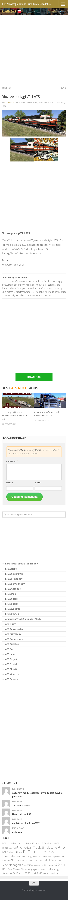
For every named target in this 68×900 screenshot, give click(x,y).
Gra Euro (21, 860)
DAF (16, 852)
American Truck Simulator (37, 847)
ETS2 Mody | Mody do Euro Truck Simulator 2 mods (26, 4)
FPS (25, 856)
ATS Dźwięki (11, 664)
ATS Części (11, 659)
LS (54, 861)
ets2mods (9, 102)
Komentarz (12, 461)
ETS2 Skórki (11, 603)
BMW (10, 852)
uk (7, 869)
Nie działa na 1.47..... (23, 814)
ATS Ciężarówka (14, 628)
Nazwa (10, 482)
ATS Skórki (11, 669)
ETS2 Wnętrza (13, 608)
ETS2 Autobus (13, 588)
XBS (41, 869)
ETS (36, 852)
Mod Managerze (12, 865)
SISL (63, 865)
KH (41, 860)
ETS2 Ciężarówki (14, 573)
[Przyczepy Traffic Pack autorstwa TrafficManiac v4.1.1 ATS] (18, 400)
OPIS (28, 865)
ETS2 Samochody (15, 583)
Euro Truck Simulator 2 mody (21, 563)
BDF (4, 852)
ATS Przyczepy (13, 633)
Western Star (19, 869)
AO (56, 848)
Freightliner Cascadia (36, 856)
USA (10, 869)
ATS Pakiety (11, 679)
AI (17, 847)
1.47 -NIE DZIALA (21, 805)
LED (50, 860)
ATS (61, 847)
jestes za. (17, 831)
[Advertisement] (34, 50)
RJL (45, 865)
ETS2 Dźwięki (12, 613)
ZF (49, 869)
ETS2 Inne (10, 593)
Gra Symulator (31, 860)
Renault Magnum (37, 865)
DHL (20, 852)
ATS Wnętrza (12, 674)
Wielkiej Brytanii (32, 869)
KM (45, 860)
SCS (57, 864)
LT (56, 860)
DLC (26, 851)
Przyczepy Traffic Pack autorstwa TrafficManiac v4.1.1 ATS (15, 415)
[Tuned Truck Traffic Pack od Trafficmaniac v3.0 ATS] (50, 400)
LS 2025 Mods (48, 843)
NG (25, 865)
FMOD (19, 856)
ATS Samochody (14, 639)
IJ (38, 860)
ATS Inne (10, 654)
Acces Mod (12, 848)
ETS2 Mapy (11, 568)
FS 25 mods (31, 873)
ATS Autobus (12, 643)
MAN (60, 860)
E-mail (39, 482)
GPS (13, 860)
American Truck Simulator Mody (23, 618)
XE (44, 869)
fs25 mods (7, 843)
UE (3, 869)
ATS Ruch (7, 88)
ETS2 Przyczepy (13, 578)
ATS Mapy (10, 623)
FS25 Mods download (48, 873)
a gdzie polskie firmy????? (26, 823)
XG (46, 869)
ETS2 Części (11, 598)
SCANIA (50, 865)
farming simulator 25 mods (26, 843)
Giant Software (52, 856)
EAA (32, 852)
